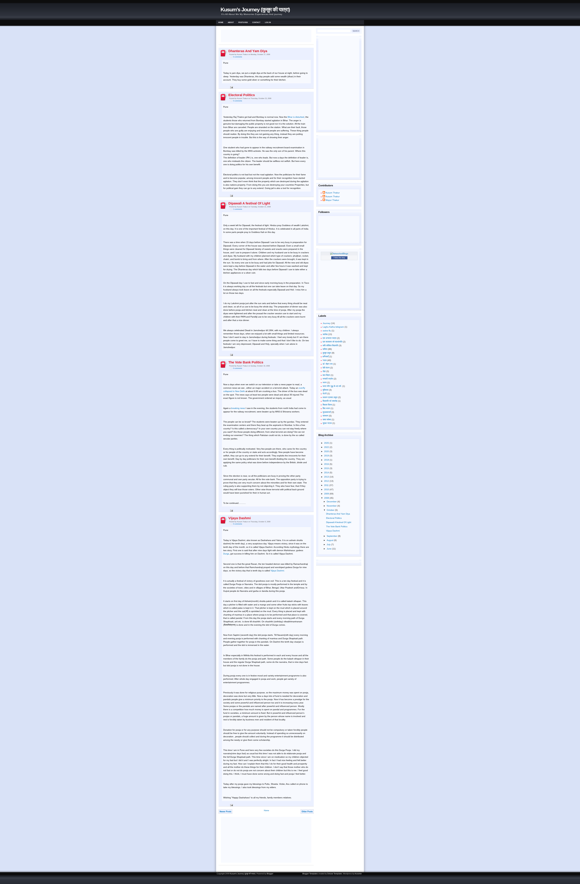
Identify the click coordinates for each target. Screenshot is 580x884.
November (332, 506)
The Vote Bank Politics (245, 362)
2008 (327, 498)
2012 (327, 481)
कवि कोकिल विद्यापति (330, 345)
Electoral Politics (241, 95)
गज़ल (325, 360)
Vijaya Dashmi (239, 518)
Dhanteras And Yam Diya (247, 51)
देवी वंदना (326, 367)
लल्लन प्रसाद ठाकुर (330, 397)
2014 (327, 472)
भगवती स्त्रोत (328, 378)
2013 (327, 477)
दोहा (324, 371)
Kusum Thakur (333, 192)
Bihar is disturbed (296, 117)
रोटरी (325, 393)
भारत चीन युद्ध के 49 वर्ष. (332, 386)
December (332, 501)
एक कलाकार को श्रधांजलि (332, 341)
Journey (326, 323)
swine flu (327, 330)
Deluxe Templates (334, 874)
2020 (327, 451)
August (330, 540)
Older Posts (307, 811)
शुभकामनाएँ (327, 412)
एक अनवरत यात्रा (329, 338)
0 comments (237, 57)
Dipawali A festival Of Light (249, 203)
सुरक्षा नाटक (327, 423)
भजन (325, 382)
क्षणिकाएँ (326, 356)
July (329, 544)
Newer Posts (225, 811)
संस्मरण (325, 415)
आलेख (325, 334)
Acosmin (358, 874)
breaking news (238, 408)
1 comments (237, 209)
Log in (268, 22)
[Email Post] (231, 87)
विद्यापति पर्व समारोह (330, 401)
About (231, 22)
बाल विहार (326, 375)
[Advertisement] (266, 35)
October (331, 510)
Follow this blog (339, 258)
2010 (327, 489)
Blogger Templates (310, 874)
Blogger (270, 874)
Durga (226, 553)
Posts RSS (243, 22)
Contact (256, 22)
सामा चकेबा (327, 419)
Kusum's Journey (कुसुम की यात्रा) (255, 9)
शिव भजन (326, 408)
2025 (327, 443)
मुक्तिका (325, 390)
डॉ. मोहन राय (328, 364)
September (332, 536)
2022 (327, 447)
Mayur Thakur (332, 200)
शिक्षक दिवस (327, 404)
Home (220, 22)
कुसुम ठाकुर (327, 353)
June (329, 548)
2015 (327, 468)
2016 (327, 464)
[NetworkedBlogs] (339, 253)
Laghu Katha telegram (333, 327)
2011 (326, 485)
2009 (327, 493)
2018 (327, 460)
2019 (327, 455)
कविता (325, 349)
